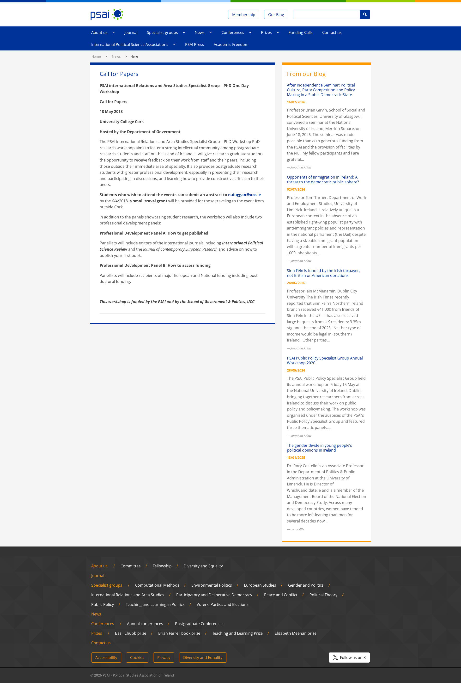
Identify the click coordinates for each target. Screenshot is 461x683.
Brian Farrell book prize (179, 633)
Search (365, 14)
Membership (243, 14)
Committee (131, 566)
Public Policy (102, 604)
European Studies (260, 585)
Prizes (266, 32)
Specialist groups (162, 32)
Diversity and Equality (203, 566)
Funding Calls (301, 32)
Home (96, 56)
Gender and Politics (306, 585)
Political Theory (323, 594)
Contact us (332, 32)
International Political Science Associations (129, 44)
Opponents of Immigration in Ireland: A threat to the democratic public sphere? (323, 179)
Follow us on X (352, 657)
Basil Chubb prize (130, 633)
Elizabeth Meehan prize (295, 633)
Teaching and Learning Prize (237, 633)
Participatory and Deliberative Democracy (214, 594)
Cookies (137, 657)
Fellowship (162, 566)
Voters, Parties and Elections (223, 604)
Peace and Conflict (280, 594)
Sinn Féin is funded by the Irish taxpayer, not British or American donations (323, 273)
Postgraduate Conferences (199, 623)
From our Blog (306, 74)
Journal (130, 32)
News (200, 32)
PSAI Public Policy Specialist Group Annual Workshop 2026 (325, 360)
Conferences (232, 32)
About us (99, 32)
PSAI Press (194, 44)
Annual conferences (145, 623)
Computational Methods (157, 585)
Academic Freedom (231, 44)
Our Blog (276, 14)
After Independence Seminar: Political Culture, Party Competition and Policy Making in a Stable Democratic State (321, 90)
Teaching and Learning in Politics (155, 604)
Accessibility (106, 657)
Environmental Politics (211, 585)
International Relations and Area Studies (127, 594)
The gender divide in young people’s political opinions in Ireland (319, 448)
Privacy (163, 657)
